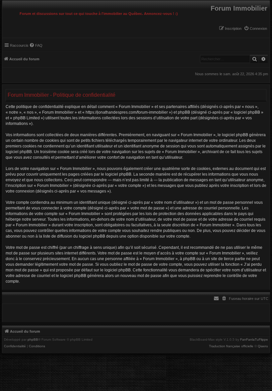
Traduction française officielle (231, 346)
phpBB (33, 339)
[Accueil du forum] (4, 2)
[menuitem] (255, 28)
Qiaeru (263, 346)
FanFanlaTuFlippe (254, 339)
